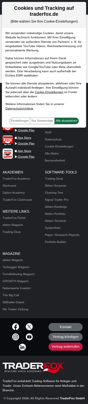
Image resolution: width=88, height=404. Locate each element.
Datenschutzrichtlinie (19, 108)
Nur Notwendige (42, 120)
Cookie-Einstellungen (49, 92)
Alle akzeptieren (66, 120)
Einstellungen (20, 120)
